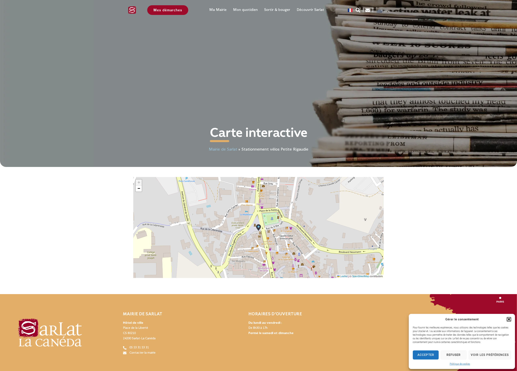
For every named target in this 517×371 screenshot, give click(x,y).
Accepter (425, 355)
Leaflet (343, 276)
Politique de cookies (460, 364)
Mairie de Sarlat (223, 149)
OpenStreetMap (360, 276)
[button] (509, 319)
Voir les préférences (490, 355)
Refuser (454, 355)
